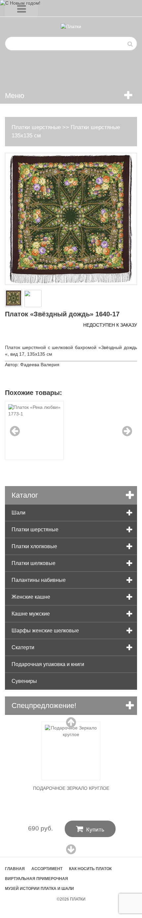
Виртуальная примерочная (36, 878)
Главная (15, 868)
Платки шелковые (33, 563)
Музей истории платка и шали (39, 888)
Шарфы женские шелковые (45, 630)
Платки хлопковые (34, 546)
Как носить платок (90, 868)
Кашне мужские (31, 614)
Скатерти (23, 647)
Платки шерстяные (36, 127)
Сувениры (24, 681)
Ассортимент (46, 868)
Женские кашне (31, 597)
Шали (18, 512)
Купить (90, 829)
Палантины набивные (39, 580)
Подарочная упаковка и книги (48, 664)
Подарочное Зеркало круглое (71, 788)
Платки (78, 899)
